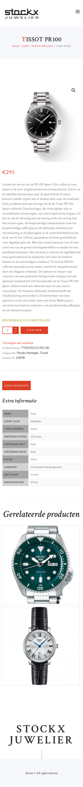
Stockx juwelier (41, 735)
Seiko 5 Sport (41, 532)
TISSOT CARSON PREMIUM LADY (41, 613)
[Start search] (77, 503)
